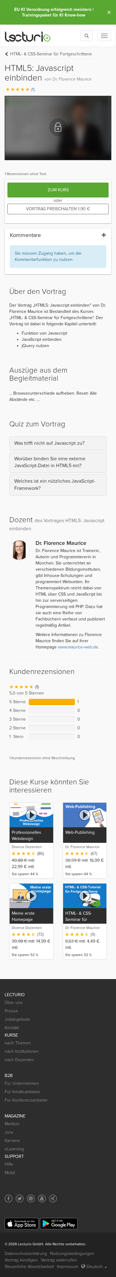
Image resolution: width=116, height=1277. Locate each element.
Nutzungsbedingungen (72, 1253)
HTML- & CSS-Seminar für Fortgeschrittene (51, 54)
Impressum (67, 1266)
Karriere (12, 1140)
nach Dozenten (19, 1059)
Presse (11, 1011)
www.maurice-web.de (78, 647)
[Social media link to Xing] (53, 1198)
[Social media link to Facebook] (8, 1198)
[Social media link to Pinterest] (31, 1198)
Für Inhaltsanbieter (23, 1091)
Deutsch (94, 1266)
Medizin (12, 1123)
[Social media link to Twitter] (20, 1198)
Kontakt (12, 1027)
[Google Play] (59, 1223)
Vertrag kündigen (21, 1260)
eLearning (14, 1149)
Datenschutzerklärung (26, 1253)
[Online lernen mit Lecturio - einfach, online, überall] (28, 36)
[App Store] (22, 1223)
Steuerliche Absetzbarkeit (29, 1266)
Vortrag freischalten (58, 208)
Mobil (10, 1172)
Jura (9, 1132)
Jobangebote (17, 1019)
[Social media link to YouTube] (42, 1198)
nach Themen (18, 1043)
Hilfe (9, 1164)
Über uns (14, 1002)
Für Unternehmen (22, 1083)
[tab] (58, 443)
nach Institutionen (22, 1051)
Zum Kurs (58, 190)
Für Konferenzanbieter (26, 1100)
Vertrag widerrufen (59, 1260)
